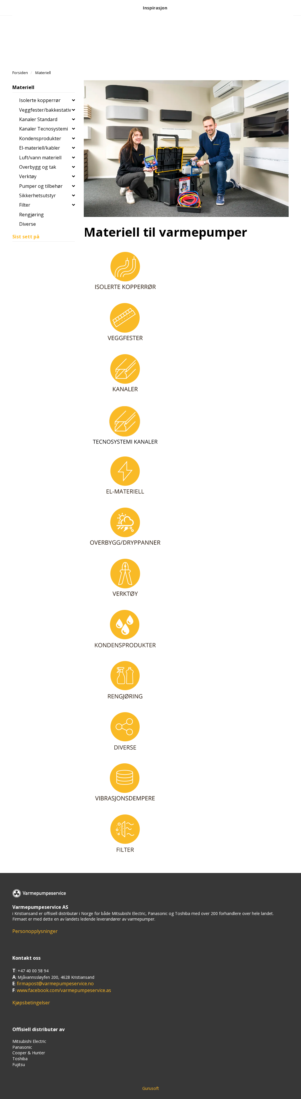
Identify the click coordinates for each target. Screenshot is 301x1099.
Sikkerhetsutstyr (37, 195)
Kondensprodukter (40, 138)
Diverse (27, 224)
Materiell (23, 87)
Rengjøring (31, 214)
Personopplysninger (35, 931)
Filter (24, 205)
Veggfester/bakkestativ (45, 110)
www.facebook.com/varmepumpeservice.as (64, 990)
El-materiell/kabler (39, 148)
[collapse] (73, 100)
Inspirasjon (155, 8)
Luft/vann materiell (40, 157)
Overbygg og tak (37, 167)
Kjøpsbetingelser (31, 1002)
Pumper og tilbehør (41, 186)
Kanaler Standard (38, 119)
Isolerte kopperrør (40, 100)
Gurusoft (150, 1088)
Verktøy (27, 176)
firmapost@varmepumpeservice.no (55, 983)
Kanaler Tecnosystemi (43, 129)
